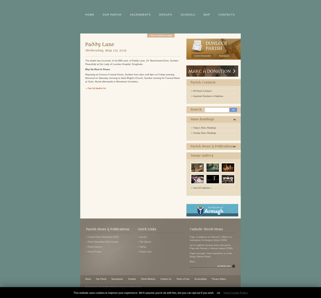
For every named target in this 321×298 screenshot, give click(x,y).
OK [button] (218, 293)
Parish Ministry (148, 279)
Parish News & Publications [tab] (212, 146)
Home (88, 279)
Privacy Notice (219, 279)
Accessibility (200, 279)
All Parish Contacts (202, 91)
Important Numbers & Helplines (208, 96)
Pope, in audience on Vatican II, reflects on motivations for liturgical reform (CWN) (211, 239)
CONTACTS (227, 14)
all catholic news (226, 266)
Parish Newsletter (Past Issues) (103, 242)
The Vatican (145, 242)
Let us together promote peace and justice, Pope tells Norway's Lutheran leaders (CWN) (211, 247)
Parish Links (146, 251)
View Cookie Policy (236, 292)
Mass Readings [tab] (202, 119)
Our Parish (101, 279)
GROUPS (165, 14)
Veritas (143, 247)
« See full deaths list (96, 88)
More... (193, 261)
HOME (89, 14)
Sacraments (117, 279)
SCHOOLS (188, 14)
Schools (132, 279)
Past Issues (224, 56)
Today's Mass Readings (204, 128)
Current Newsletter (202, 56)
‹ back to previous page (160, 35)
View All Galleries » (202, 188)
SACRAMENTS (140, 14)
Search (196, 109)
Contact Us (165, 279)
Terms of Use (182, 279)
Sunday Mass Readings (204, 133)
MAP (207, 14)
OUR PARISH (112, 14)
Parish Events (94, 251)
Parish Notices (95, 247)
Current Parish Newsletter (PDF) (103, 237)
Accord (143, 237)
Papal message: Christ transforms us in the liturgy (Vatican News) (211, 255)
